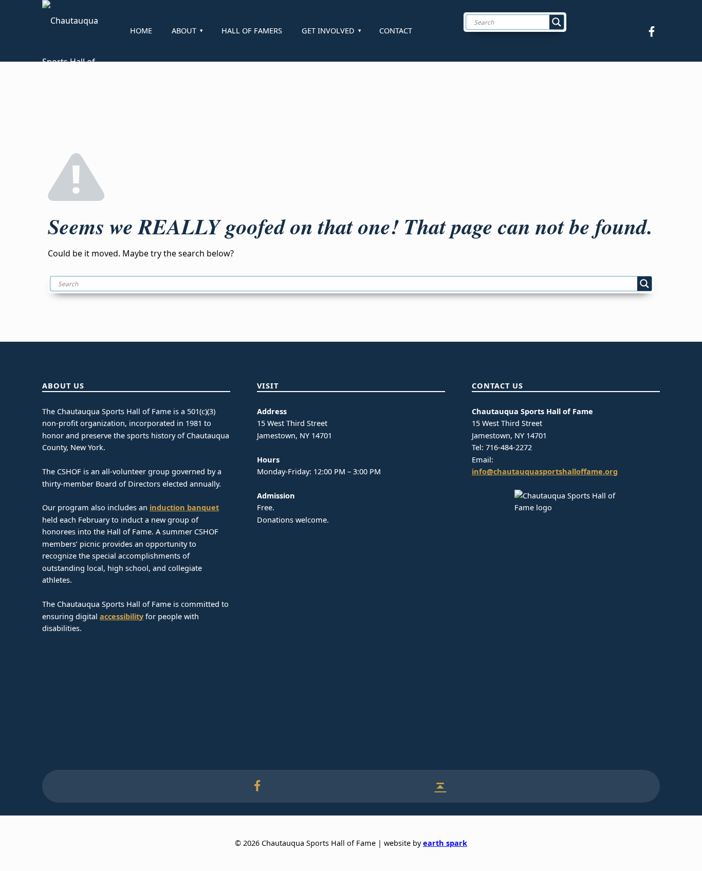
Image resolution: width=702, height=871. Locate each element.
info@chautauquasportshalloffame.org (545, 471)
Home (141, 30)
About (184, 30)
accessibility (121, 616)
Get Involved (328, 30)
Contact (395, 30)
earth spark (445, 843)
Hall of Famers (251, 30)
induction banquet (184, 507)
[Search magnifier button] (556, 22)
